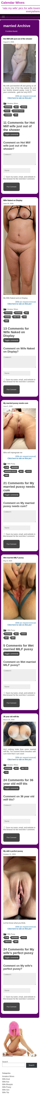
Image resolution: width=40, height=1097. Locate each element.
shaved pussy (18, 111)
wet (6, 638)
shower (8, 115)
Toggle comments (11, 134)
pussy (7, 111)
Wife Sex (5, 1090)
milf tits (25, 768)
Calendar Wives (13, 2)
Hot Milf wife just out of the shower (17, 39)
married (8, 107)
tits (16, 115)
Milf (16, 107)
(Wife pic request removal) (25, 96)
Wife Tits (5, 1092)
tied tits (17, 317)
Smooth (8, 941)
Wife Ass (5, 1082)
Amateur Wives (12, 103)
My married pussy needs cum (15, 403)
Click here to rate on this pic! (20, 98)
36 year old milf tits (11, 717)
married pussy (10, 471)
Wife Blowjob (7, 1084)
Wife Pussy (11, 464)
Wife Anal (6, 1079)
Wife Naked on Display (12, 200)
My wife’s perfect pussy (13, 851)
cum (6, 467)
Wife (6, 321)
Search (5, 1062)
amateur (8, 313)
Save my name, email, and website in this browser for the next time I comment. (19, 178)
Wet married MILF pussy (13, 558)
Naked (24, 107)
